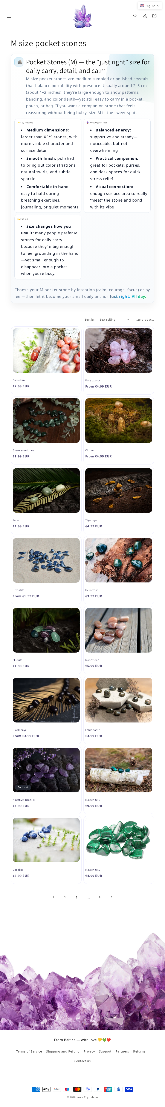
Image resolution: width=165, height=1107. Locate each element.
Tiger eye (91, 520)
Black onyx (20, 730)
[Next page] (111, 897)
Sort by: (90, 319)
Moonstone (92, 660)
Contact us (82, 1061)
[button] (9, 16)
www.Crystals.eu (87, 1097)
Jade (16, 520)
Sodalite (18, 870)
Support (105, 1051)
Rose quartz (92, 380)
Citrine (89, 450)
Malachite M (93, 800)
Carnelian (19, 380)
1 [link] (53, 897)
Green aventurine (23, 450)
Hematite (18, 590)
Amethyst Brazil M (24, 800)
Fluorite (17, 660)
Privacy (89, 1051)
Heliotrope (91, 590)
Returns (139, 1051)
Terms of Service (29, 1051)
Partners (122, 1051)
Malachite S (92, 870)
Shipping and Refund (62, 1051)
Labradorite (92, 730)
